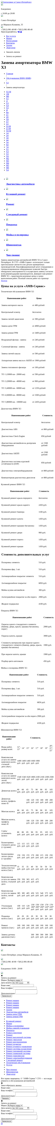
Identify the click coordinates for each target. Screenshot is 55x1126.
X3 (7, 83)
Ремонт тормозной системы (18, 1053)
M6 (7, 96)
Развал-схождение (14, 1033)
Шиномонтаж (12, 1072)
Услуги (4, 281)
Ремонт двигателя (14, 1040)
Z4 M (8, 126)
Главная (9, 74)
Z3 (7, 122)
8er (7, 112)
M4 (7, 163)
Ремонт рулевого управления (19, 1046)
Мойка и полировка (15, 1026)
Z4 (7, 124)
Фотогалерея (11, 41)
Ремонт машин (12, 1000)
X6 (7, 119)
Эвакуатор (10, 48)
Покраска (10, 1030)
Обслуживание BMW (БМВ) (18, 78)
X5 (7, 108)
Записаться (6, 996)
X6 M (8, 131)
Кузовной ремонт (13, 1021)
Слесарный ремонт (14, 1060)
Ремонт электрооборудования (19, 1058)
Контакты (10, 43)
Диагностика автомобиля (17, 1012)
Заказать (5, 1098)
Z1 (7, 115)
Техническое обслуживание (18, 1063)
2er (7, 135)
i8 (7, 110)
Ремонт (9, 1035)
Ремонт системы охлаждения (18, 1049)
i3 (7, 101)
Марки (9, 38)
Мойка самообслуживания (17, 1028)
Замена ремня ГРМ (14, 1016)
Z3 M (8, 129)
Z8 (7, 117)
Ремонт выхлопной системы (18, 1037)
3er (7, 138)
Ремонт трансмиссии (15, 1056)
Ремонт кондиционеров (16, 1042)
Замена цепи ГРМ (14, 1014)
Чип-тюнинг (11, 1069)
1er (7, 133)
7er (7, 147)
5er (7, 142)
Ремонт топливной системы (18, 1051)
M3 (7, 161)
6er (7, 145)
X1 (7, 99)
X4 (7, 105)
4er (7, 140)
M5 (7, 165)
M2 (7, 158)
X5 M (8, 92)
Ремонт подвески (13, 1044)
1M (7, 94)
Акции (9, 45)
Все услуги (11, 36)
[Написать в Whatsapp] (27, 1124)
